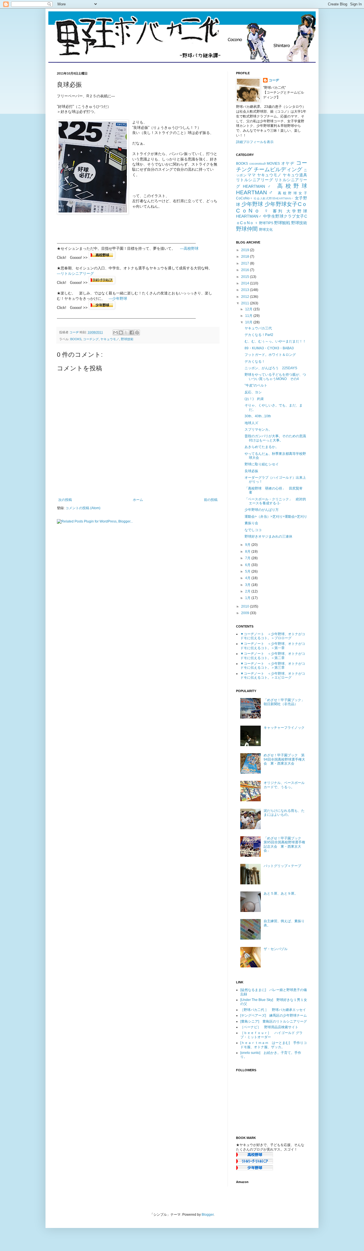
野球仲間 (247, 229)
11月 (249, 316)
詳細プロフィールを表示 (255, 142)
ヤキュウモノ (109, 339)
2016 (245, 270)
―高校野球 (189, 248)
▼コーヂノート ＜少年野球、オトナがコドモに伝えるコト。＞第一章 (272, 646)
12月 (249, 309)
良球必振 (251, 471)
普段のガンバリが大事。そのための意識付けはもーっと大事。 (275, 438)
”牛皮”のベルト (256, 385)
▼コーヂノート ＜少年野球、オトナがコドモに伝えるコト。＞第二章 (272, 656)
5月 (248, 571)
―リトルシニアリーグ (75, 273)
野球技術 (127, 339)
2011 (245, 303)
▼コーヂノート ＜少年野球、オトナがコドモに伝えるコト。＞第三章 (272, 666)
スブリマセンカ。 (258, 430)
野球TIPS (266, 223)
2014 (245, 283)
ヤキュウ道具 (295, 175)
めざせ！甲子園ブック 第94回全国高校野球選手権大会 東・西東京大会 (284, 759)
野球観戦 (282, 222)
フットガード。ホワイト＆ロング (270, 355)
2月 (248, 591)
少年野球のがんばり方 (262, 510)
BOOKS (75, 339)
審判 (278, 211)
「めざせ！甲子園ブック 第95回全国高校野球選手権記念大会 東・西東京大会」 (284, 844)
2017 (245, 263)
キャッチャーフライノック (284, 728)
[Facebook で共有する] (132, 332)
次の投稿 (65, 500)
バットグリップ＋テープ (282, 866)
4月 (248, 578)
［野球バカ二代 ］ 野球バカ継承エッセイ (273, 1010)
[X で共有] (126, 332)
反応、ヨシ (253, 392)
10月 (249, 322)
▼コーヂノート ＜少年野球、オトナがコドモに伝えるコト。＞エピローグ (272, 676)
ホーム (138, 500)
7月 (248, 558)
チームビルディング (278, 169)
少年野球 (252, 204)
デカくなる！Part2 (259, 335)
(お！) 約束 (254, 399)
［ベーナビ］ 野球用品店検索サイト (269, 1027)
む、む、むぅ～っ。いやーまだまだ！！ (275, 341)
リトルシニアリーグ (254, 179)
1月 (248, 598)
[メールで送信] (115, 332)
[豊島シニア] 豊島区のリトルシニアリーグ (273, 1021)
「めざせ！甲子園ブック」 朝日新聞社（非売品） (286, 702)
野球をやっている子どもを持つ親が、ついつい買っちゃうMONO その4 (275, 377)
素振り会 (251, 523)
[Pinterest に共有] (137, 332)
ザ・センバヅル (276, 949)
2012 (245, 297)
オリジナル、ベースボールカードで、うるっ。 (284, 785)
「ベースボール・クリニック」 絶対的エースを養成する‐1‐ (275, 501)
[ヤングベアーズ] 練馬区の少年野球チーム (273, 1015)
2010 (245, 606)
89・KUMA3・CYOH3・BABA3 (269, 348)
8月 (248, 552)
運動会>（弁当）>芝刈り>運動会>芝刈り (276, 517)
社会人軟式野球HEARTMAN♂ (274, 198)
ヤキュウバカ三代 (258, 328)
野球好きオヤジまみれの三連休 (268, 536)
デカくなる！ (255, 362)
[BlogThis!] (121, 332)
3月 (248, 585)
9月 (248, 545)
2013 (245, 290)
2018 (245, 257)
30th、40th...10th (258, 416)
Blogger (208, 1215)
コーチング (91, 339)
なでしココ (253, 530)
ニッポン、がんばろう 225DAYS (271, 368)
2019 (245, 250)
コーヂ (274, 80)
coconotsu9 (257, 163)
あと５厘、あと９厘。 (281, 893)
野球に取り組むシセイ (262, 464)
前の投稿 (211, 500)
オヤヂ (288, 163)
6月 (248, 565)
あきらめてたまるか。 (262, 447)
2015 (245, 277)
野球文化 (266, 230)
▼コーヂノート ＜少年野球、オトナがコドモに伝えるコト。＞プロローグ (272, 636)
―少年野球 (118, 298)
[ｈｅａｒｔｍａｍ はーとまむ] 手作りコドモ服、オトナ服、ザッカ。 (273, 1045)
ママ (251, 175)
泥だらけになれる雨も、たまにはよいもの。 (284, 813)
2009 (245, 613)
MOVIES (273, 164)
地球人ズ (251, 423)
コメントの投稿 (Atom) (82, 508)
